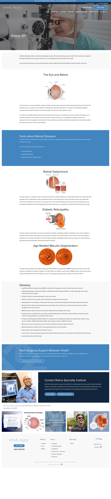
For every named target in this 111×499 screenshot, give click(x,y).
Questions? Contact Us (65, 394)
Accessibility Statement (68, 462)
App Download (90, 3)
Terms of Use (60, 462)
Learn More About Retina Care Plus (32, 361)
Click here (65, 1)
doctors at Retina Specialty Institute (13, 405)
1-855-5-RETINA (87, 8)
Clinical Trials (93, 12)
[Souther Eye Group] (12, 7)
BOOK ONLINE (19, 445)
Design (49, 464)
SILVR (59, 464)
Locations (63, 12)
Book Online (100, 7)
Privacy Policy (54, 462)
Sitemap (75, 462)
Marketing (55, 464)
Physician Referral (103, 3)
